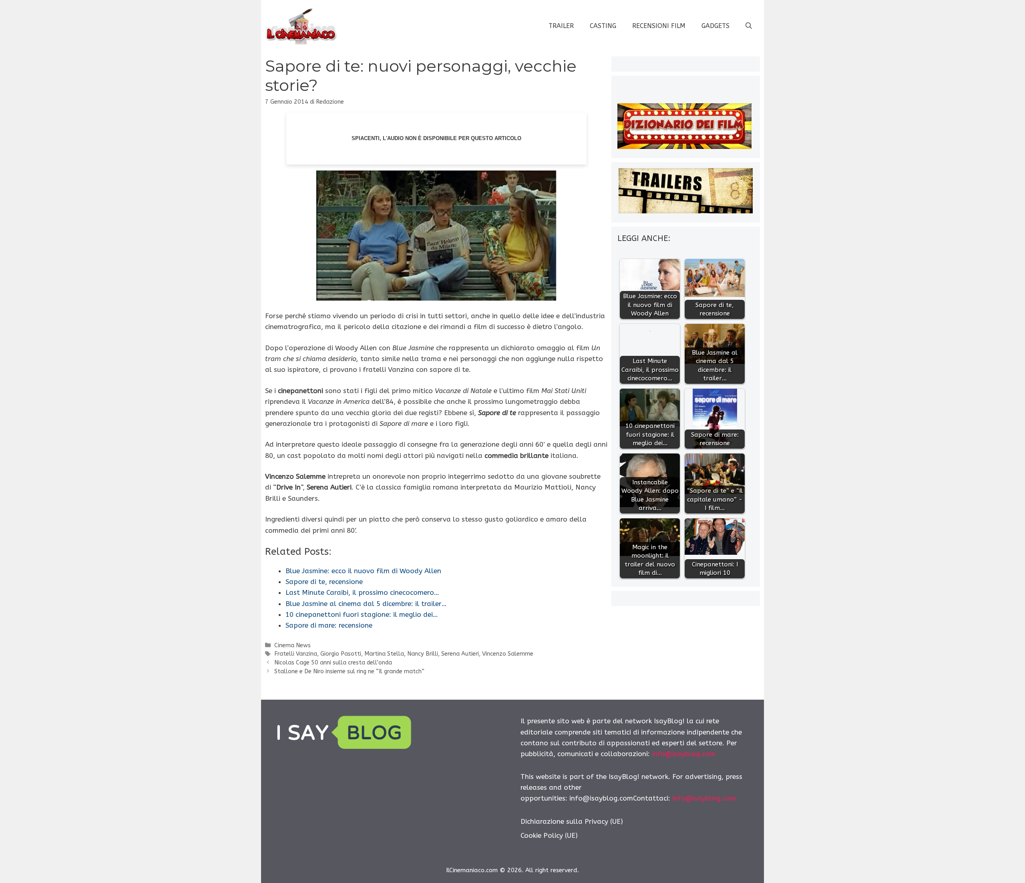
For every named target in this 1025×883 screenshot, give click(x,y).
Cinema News (292, 645)
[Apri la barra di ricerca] (749, 26)
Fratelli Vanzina (295, 653)
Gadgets (715, 26)
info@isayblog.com (683, 754)
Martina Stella (384, 653)
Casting (603, 26)
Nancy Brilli (422, 653)
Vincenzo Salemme (507, 653)
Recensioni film (658, 26)
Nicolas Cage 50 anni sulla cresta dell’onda (333, 662)
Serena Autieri (460, 653)
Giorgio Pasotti (340, 653)
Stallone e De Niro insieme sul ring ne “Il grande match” (349, 671)
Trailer (561, 26)
